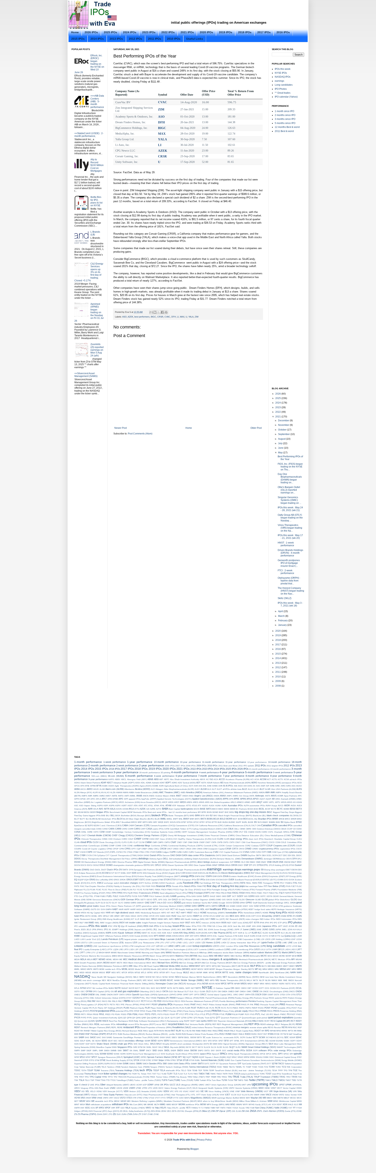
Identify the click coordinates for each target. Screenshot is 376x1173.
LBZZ (224, 939)
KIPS (210, 933)
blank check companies (278, 815)
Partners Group (261, 998)
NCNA (165, 977)
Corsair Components (235, 846)
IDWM (283, 916)
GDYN (269, 896)
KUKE (240, 936)
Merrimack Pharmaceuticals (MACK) (255, 959)
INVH (218, 923)
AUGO (205, 805)
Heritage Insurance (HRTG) (289, 909)
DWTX (125, 870)
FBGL (248, 883)
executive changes (129, 883)
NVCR (131, 988)
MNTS (96, 969)
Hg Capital (95, 913)
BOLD (223, 819)
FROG (235, 893)
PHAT (193, 1004)
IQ (119, 926)
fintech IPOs (190, 886)
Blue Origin (134, 819)
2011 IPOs (154, 38)
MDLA (83, 959)
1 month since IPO (284, 111)
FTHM (96, 896)
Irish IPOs (154, 926)
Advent (216, 783)
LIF (258, 943)
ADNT (162, 783)
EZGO (162, 883)
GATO (206, 896)
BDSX (293, 809)
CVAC (162, 102)
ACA (216, 779)
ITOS (199, 926)
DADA (140, 855)
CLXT (135, 842)
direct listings (203, 862)
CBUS (283, 829)
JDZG (83, 929)
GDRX (251, 896)
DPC (152, 865)
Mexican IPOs (284, 959)
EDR (134, 873)
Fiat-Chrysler (90, 886)
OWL (92, 998)
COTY (262, 845)
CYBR (83, 855)
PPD (131, 1011)
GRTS (208, 906)
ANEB (172, 796)
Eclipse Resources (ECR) (90, 873)
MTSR (162, 972)
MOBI (101, 969)
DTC (255, 865)
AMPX (84, 796)
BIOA (117, 815)
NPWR (237, 984)
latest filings (160, 939)
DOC (299, 862)
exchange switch (111, 883)
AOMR (280, 796)
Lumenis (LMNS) (206, 949)
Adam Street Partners (90, 783)
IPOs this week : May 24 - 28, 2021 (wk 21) (290, 509)
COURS (77, 849)
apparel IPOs (135, 799)
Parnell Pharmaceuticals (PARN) (219, 998)
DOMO (109, 865)
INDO (278, 919)
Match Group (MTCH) (159, 956)
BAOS (196, 809)
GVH (103, 909)
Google (222, 903)
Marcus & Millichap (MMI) (201, 952)
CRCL (156, 849)
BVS (260, 822)
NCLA (159, 977)
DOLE (102, 865)
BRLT (118, 822)
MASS (120, 956)
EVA (208, 880)
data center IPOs (196, 855)
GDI (246, 896)
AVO (101, 809)
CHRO (124, 839)
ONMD (103, 995)
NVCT (137, 988)
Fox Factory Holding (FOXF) (92, 893)
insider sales (135, 922)
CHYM (145, 839)
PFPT (148, 1005)
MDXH (115, 959)
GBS (224, 896)
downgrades (119, 865)
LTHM (151, 949)
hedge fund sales (262, 909)
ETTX (179, 880)
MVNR (199, 972)
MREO (271, 969)
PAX (89, 1001)
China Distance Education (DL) (250, 835)
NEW (262, 977)
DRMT (215, 865)
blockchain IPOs (108, 819)
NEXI (109, 980)
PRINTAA (216, 1011)
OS (252, 994)
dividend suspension (220, 862)
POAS (261, 1008)
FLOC (104, 890)
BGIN (209, 812)
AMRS (96, 796)
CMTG (167, 842)
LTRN (161, 949)
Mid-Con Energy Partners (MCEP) (217, 963)
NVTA (169, 988)
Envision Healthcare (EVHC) (241, 876)
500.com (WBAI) (99, 776)
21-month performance (259, 769)
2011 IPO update (246, 766)
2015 (278, 653)
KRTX (197, 936)
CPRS (127, 848)
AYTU (136, 809)
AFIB (87, 786)
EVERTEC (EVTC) (268, 880)
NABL (231, 972)
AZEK (162, 150)
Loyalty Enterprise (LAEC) (95, 949)
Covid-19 (86, 849)
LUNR (233, 949)
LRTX (126, 949)
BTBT (183, 822)
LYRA (88, 952)
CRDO (176, 849)
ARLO (233, 802)
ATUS (194, 805)
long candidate (276, 945)
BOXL (251, 819)
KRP (187, 936)
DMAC (252, 862)
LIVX (148, 946)
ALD (153, 789)
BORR (229, 819)
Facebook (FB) (191, 883)
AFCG (77, 786)
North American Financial (117, 984)
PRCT (166, 1011)
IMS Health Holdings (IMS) (193, 919)
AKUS (96, 789)
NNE (285, 980)
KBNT (144, 933)
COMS (118, 846)
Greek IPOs (105, 906)
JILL (155, 929)
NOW (217, 984)
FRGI (218, 893)
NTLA (76, 988)
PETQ (77, 1004)
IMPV (171, 919)
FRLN (223, 893)
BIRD (192, 815)
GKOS (229, 900)
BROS (134, 822)
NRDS (243, 983)
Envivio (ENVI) (261, 876)
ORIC (235, 995)
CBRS (248, 829)
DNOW (287, 862)
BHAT (221, 812)
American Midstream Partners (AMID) (241, 792)
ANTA (251, 796)
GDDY (240, 896)
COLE (283, 842)
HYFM (206, 916)
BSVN (173, 822)
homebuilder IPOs (234, 912)
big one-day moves (256, 812)
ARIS (207, 802)
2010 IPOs (173, 38)
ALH (209, 789)
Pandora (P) (163, 998)
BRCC (287, 819)
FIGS (153, 886)
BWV (278, 822)
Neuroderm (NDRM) (236, 977)
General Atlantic (286, 896)
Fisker (260, 886)
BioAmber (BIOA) (129, 815)
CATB (166, 829)
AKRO (90, 789)
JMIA (188, 929)
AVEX (299, 805)
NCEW (148, 977)
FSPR (287, 893)
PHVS (244, 1005)
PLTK (211, 1008)
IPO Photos (281, 89)
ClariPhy (181, 839)
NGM (156, 980)
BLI (87, 819)
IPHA (262, 923)
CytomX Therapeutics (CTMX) (123, 855)
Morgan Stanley (240, 969)
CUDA (158, 852)
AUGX (211, 805)
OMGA (243, 991)
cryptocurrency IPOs (269, 848)
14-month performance (279, 762)
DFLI (299, 859)
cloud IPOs (86, 842)
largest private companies (136, 939)
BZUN (96, 825)
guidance (288, 906)
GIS (224, 900)
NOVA (205, 983)
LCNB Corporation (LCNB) (248, 939)
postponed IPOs (106, 1011)
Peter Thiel (297, 1001)
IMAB (142, 919)
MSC (76, 972)
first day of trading (218, 886)
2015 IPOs (78, 38)
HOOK (298, 912)
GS (227, 906)
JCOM (291, 926)
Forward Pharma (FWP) (266, 890)
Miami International (137, 963)
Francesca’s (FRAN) (149, 893)
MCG (270, 956)
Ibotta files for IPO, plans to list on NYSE (96, 201)
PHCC (199, 1005)
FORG (238, 890)
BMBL (163, 819)
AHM (209, 786)
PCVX (150, 1001)
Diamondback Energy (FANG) (98, 862)
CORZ (247, 846)
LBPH (207, 939)
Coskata (255, 846)
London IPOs (232, 946)
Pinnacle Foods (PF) (269, 1005)
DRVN (234, 865)
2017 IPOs (264, 32)
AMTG (121, 796)
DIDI (135, 862)
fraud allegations (167, 893)
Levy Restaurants (146, 943)
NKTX (255, 980)
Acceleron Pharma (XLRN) (238, 779)
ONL (97, 995)
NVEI (143, 988)
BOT (235, 819)
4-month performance (184, 772)
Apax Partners (290, 796)
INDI (262, 919)
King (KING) (189, 933)
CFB (235, 832)
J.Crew (219, 926)
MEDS (187, 959)
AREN (189, 802)
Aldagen (159, 789)
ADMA (148, 783)
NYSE (207, 988)
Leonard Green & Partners (105, 943)
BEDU (86, 812)
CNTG (226, 842)
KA (294, 929)
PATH (284, 998)
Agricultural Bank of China (176, 786)
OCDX (255, 988)
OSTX (276, 995)
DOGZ (96, 865)
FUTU (128, 896)
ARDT (176, 802)
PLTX (223, 1008)
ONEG (77, 995)
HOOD (291, 912)
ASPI (105, 805)
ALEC (197, 789)
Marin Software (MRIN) (239, 952)
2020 (278, 631)
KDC (159, 933)
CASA (149, 829)
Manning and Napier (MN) (153, 952)
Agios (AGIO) (146, 786)
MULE (186, 972)
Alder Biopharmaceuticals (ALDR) (179, 789)
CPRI (121, 849)
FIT (265, 886)
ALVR (95, 792)
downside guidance (134, 865)
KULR (246, 936)
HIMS (137, 913)
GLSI (103, 903)
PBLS (114, 1001)
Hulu (179, 916)
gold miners (187, 903)
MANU (169, 952)
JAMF (248, 926)
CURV (191, 852)
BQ (255, 819)
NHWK (177, 980)
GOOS (229, 903)
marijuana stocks (220, 952)
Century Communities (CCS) (137, 832)
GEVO (149, 900)
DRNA (221, 865)
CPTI (133, 849)
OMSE (255, 991)
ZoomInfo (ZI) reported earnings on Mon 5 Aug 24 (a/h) (97, 350)
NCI (153, 977)
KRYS (209, 936)
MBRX (227, 956)
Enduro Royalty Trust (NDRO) (150, 876)
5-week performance (283, 772)
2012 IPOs (135, 38)
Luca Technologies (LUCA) (180, 949)
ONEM (84, 994)
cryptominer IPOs (288, 849)
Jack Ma (237, 926)
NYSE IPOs (281, 73)
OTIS (293, 995)
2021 (278, 416)
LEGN (77, 943)
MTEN (131, 972)
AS (294, 802)
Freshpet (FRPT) (202, 893)
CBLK (230, 829)
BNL (181, 819)
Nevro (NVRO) (252, 977)
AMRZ (102, 796)
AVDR (287, 805)
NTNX (83, 988)
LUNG (227, 949)
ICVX (258, 916)
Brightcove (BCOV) (82, 822)
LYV (93, 952)
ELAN (212, 873)
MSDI (82, 972)
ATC (145, 805)
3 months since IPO (285, 119)
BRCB (281, 819)
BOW (240, 819)
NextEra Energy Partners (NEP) (127, 980)
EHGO (189, 873)
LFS (162, 943)
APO (121, 799)
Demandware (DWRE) (252, 858)
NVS (158, 988)
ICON (248, 916)
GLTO (108, 903)
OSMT (270, 995)
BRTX (145, 822)
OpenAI (135, 994)
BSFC (166, 822)
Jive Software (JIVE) (167, 929)
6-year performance (186, 776)
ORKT (241, 995)
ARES (195, 802)
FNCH (163, 890)
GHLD (175, 899)
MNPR (299, 966)
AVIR (90, 809)
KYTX (277, 936)
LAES (77, 939)
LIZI (158, 946)
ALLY (261, 789)
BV (255, 822)
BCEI (256, 809)
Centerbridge (118, 832)
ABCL (123, 779)
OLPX (214, 991)
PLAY (147, 1008)
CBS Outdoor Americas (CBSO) (266, 829)
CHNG (105, 839)
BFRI (204, 812)
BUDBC (232, 822)
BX (282, 822)
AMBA (132, 792)
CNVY (238, 842)
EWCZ (100, 883)
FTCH (293, 893)
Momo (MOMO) (183, 969)
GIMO (218, 900)
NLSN (267, 980)
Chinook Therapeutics (91, 839)
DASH (179, 855)
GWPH (109, 909)
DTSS (291, 865)
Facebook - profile (174, 883)
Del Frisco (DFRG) (130, 859)
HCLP (162, 909)
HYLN (212, 916)
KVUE (259, 936)
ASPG (100, 805)
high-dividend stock (125, 912)
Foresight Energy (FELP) (223, 890)
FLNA (92, 890)
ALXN (101, 792)
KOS (151, 936)
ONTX (122, 995)
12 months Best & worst (287, 127)
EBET (288, 870)
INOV (122, 922)
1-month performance (88, 761)
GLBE (236, 900)
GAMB (173, 896)
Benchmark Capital (118, 812)
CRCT (169, 849)
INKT (76, 923)
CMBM (148, 842)
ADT (198, 782)
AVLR (95, 809)
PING (256, 1004)
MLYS (264, 966)
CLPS (124, 842)
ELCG (218, 873)
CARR (130, 829)
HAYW (144, 909)
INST (187, 922)
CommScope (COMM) (98, 846)
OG (112, 991)
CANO (105, 829)
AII (254, 786)
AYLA (131, 809)
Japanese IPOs (269, 926)
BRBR (275, 819)
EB (262, 869)
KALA (299, 929)
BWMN (272, 822)
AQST (262, 799)
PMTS (248, 1008)
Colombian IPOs (294, 842)
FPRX (119, 893)
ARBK (299, 799)
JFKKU (100, 929)
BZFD (90, 825)
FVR (140, 896)
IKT (132, 919)
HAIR (121, 909)
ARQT (259, 802)
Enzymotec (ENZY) (277, 876)
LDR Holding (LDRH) (280, 939)
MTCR (124, 972)
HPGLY (106, 916)
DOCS (83, 865)
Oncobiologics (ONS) (278, 991)
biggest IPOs (95, 815)
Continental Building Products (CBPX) (185, 846)
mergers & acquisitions (223, 959)
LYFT (82, 952)
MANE (138, 952)
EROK (123, 880)
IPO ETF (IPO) (280, 923)
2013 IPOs (116, 38)
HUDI (168, 916)
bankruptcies (187, 809)
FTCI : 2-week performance (286, 572)
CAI (196, 825)
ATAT (140, 805)
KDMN (176, 933)
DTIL (265, 865)
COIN (277, 842)
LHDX (224, 943)
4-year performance (232, 772)
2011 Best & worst (284, 131)
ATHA (156, 805)
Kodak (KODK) (141, 936)
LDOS (267, 939)
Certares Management (198, 832)
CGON (258, 832)
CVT (264, 852)
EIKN (200, 873)
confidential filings (142, 845)
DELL (165, 858)
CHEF (115, 835)
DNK (281, 862)
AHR (220, 786)
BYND (299, 822)
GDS (257, 896)
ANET (179, 796)
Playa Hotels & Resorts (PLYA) (165, 1008)
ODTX (77, 991)
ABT (161, 779)
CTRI (147, 852)
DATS (218, 855)
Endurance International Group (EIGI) (120, 876)
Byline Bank (289, 822)
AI (224, 786)
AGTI (191, 786)
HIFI (113, 913)
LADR (299, 936)
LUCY (195, 949)
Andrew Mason (162, 796)
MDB (299, 956)
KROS (181, 936)
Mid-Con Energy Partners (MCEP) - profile (252, 963)
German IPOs (133, 899)
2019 (278, 635)
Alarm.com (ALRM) (114, 789)
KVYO (265, 936)
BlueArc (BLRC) (147, 819)
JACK (229, 926)
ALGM (204, 789)
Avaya (274, 805)
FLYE (139, 890)
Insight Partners (149, 923)
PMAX (235, 1008)
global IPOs (273, 900)
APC (300, 796)
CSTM (119, 852)
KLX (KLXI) (286, 933)
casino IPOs (158, 829)
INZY (229, 923)
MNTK (89, 969)
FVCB (134, 896)
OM (219, 991)
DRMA (209, 865)
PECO (177, 1001)
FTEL (91, 896)
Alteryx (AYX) (86, 792)
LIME (284, 943)
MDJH (77, 959)
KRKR (162, 936)
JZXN (289, 929)
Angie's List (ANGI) (203, 796)
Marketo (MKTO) (273, 952)
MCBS (246, 956)
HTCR (152, 916)
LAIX (82, 939)
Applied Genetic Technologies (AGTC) (174, 799)
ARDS (171, 802)
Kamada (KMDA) (97, 933)
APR (231, 799)
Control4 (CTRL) (211, 846)
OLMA (202, 991)
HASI (138, 909)
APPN (225, 799)
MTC (119, 972)
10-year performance (190, 762)
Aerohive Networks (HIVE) (269, 783)
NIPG (212, 980)
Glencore (250, 899)
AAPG (111, 779)
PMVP (254, 1008)
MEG (193, 959)
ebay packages (278, 870)
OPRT (186, 995)
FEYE (276, 883)
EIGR (195, 873)
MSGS (102, 972)
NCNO (171, 977)
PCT (138, 1001)
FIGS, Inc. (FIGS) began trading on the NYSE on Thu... (290, 467)
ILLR (137, 919)
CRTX (235, 848)
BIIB (103, 815)
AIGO (240, 786)
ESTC (142, 879)
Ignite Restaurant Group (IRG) (88, 919)
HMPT (183, 913)
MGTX (119, 963)
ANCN (145, 796)
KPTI (156, 936)
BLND (98, 819)
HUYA (189, 916)
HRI (111, 916)
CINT (157, 839)
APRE (236, 799)
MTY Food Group (174, 972)
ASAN (299, 802)
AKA (293, 786)
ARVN (283, 802)
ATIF (174, 805)
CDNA (77, 832)
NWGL (182, 988)
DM (247, 862)
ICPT (253, 916)
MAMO (114, 952)
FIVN (288, 886)
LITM (131, 946)
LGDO (198, 943)
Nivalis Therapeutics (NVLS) (233, 980)
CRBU (150, 849)
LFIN (157, 943)
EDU (145, 873)
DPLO (158, 865)
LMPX (177, 946)
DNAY (263, 862)
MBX (232, 956)
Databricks (210, 855)
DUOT (104, 870)
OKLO (159, 991)
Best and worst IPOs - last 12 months (165, 812)
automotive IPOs (257, 805)
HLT (178, 912)
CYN (94, 855)
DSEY (240, 865)
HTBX (145, 916)
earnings (279, 81)
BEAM (80, 812)
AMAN (125, 792)
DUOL (97, 870)
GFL (155, 899)
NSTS (288, 984)
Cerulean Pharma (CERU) (220, 832)
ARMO (247, 802)
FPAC (108, 893)
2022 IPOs (168, 32)
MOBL (125, 969)
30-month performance (149, 772)
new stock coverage (91, 980)
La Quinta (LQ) (288, 936)
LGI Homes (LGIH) (211, 942)
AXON (119, 809)
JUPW (278, 929)
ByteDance (79, 825)
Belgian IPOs (102, 812)
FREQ (190, 893)
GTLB (275, 906)
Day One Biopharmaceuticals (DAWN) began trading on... (290, 478)
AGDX (111, 786)
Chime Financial (211, 835)
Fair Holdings (206, 883)
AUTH (246, 805)
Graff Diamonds (260, 903)
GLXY (114, 903)
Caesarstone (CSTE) (185, 825)
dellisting (188, 859)
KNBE (77, 936)
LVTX (268, 949)
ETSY (173, 879)
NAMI (255, 972)
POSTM (94, 1011)
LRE (121, 949)
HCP (167, 909)
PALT (148, 998)
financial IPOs (163, 886)
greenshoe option (150, 906)
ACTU (274, 779)
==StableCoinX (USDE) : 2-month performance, (88, 134)
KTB (235, 936)
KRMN (168, 936)
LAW (185, 939)
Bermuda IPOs (140, 812)
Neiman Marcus (189, 977)
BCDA (250, 809)
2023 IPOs (148, 32)
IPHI (267, 923)
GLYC (120, 903)
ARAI (277, 799)
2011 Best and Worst (228, 766)
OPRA (179, 995)
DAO (172, 855)
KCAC (154, 933)
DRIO (190, 865)
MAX (162, 133)
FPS (125, 893)
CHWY (137, 839)
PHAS (187, 1005)
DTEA (260, 865)
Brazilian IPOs (265, 819)
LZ (97, 952)
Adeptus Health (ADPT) (124, 783)
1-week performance (114, 762)
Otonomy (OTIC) (81, 998)
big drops (240, 812)
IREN (145, 926)
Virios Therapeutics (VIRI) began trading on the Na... (290, 528)
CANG (99, 829)
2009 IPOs (201, 765)
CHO (110, 839)
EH (184, 873)
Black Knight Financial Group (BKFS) (235, 815)
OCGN (273, 988)
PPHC (143, 1011)
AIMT (263, 786)
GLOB (265, 899)
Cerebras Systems (159, 832)
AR (273, 799)
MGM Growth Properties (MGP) (88, 963)
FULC (115, 896)
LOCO (216, 946)
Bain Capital (174, 809)
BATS (209, 809)
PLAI (94, 1008)
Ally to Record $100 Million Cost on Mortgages (97, 165)
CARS (137, 829)
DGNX (77, 862)
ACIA (256, 779)
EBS (300, 870)
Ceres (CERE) (174, 832)
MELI (199, 959)
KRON (175, 936)
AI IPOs (229, 786)
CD (294, 829)
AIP (267, 786)
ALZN (112, 792)
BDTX (299, 809)
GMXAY (140, 903)
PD (155, 1001)
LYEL (76, 952)
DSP (246, 865)
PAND (153, 998)
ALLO (256, 789)
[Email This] (151, 312)
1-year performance (139, 761)
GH (169, 900)
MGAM (299, 959)
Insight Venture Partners (168, 923)
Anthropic (259, 796)
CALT (253, 825)
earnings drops (232, 869)
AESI (299, 783)
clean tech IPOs (256, 839)
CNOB (195, 842)
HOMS (265, 913)
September (284, 434)
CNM (190, 842)
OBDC (237, 988)
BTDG (190, 822)
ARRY (265, 802)
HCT (172, 909)
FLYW (145, 890)
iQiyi (123, 926)
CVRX (258, 852)
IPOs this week (282, 69)
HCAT (156, 909)
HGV (103, 913)
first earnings (251, 886)
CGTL (270, 832)
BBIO (220, 809)
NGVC (170, 980)
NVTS (175, 988)
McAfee (238, 956)
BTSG (208, 822)
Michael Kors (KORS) (167, 962)
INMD (91, 922)
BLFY (82, 819)
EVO (286, 880)
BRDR (293, 819)
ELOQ (276, 873)
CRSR (162, 156)
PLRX (200, 1008)
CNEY (180, 842)
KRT (192, 936)
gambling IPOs (184, 896)
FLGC (299, 886)
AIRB (272, 786)
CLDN (220, 839)
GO (164, 902)
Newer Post (120, 428)
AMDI (183, 792)
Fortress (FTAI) (248, 890)
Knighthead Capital (89, 936)
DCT (280, 855)
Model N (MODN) (142, 969)
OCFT (261, 988)
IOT (251, 922)
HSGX (133, 916)
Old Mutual (178, 991)
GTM (280, 906)
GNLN (159, 903)
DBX (264, 855)
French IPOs (181, 893)
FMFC (151, 890)
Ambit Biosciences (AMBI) (146, 792)
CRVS (241, 849)
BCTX (273, 809)
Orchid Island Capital (216, 995)
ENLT (203, 876)
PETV (106, 1005)
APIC (92, 799)
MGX (125, 963)
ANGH (185, 796)
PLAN (126, 1008)
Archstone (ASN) (132, 802)
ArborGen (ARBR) (82, 802)
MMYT (286, 966)
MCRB (282, 956)
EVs (88, 883)
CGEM (251, 832)
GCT (234, 896)
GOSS (236, 902)
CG (245, 832)
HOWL (94, 916)
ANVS (274, 796)
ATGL (150, 805)
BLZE (157, 819)
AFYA (98, 786)
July (280, 443)
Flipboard (78, 890)
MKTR (240, 966)
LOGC (222, 946)
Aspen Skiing (90, 805)
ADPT (168, 782)
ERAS (92, 879)
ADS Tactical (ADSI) (187, 783)
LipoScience (103, 946)
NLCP (261, 980)
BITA (203, 815)
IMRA (177, 919)
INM (86, 923)
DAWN (244, 855)
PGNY (155, 1004)
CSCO (299, 849)
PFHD (142, 1005)
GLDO (242, 900)
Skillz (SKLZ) (284, 598)
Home (75, 32)
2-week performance (127, 765)
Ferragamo (268, 883)
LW (279, 949)
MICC (154, 963)
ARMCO (240, 802)
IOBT (234, 923)
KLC (260, 933)
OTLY (299, 994)
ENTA (219, 876)
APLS (98, 799)
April (281, 611)
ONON (110, 995)
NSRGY (274, 984)
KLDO (265, 933)
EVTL (93, 883)
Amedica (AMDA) (194, 792)
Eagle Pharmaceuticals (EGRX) (192, 870)
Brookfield (126, 822)
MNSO (83, 969)
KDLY (169, 933)
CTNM (135, 852)
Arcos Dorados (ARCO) (150, 802)
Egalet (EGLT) (175, 873)
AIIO (258, 786)
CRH (194, 849)
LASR (151, 939)
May (280, 452)
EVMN (280, 880)
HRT (123, 916)
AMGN (262, 792)
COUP (269, 845)
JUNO (265, 929)
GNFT (153, 902)
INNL (97, 923)
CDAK (299, 829)
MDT (95, 959)
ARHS (201, 802)
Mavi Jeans (203, 956)
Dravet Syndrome (176, 865)
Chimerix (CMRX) (227, 835)
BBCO (215, 809)
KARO (115, 933)
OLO (208, 991)
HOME (203, 912)
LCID (233, 939)
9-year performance (98, 779)
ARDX (183, 802)
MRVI (294, 969)
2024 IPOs (129, 32)
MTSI (156, 972)
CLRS (130, 842)
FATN (242, 883)
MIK (131, 966)
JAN (254, 926)
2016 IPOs (283, 32)
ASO (161, 116)
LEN (90, 943)
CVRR (252, 852)
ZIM (161, 109)
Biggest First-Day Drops (283, 812)
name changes (243, 972)
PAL (143, 998)
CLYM (141, 842)
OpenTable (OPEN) (148, 995)
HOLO (196, 913)
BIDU (231, 812)
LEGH (299, 939)
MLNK (246, 966)
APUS (249, 799)
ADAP (103, 782)
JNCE (200, 929)
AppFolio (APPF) (148, 799)
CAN (259, 825)
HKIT (173, 913)
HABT (115, 909)
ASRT (124, 805)
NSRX (282, 984)
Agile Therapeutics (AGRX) (127, 786)
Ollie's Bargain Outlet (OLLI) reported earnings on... (289, 490)
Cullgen (165, 852)
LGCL (185, 943)
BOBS (210, 819)
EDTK (139, 873)
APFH (77, 799)
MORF (212, 969)
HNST (190, 912)
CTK (124, 852)
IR (126, 926)
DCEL (269, 855)
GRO (194, 906)
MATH (172, 956)
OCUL (299, 988)
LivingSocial (139, 946)
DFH (161, 122)
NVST (163, 988)
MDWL (109, 959)
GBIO (218, 896)
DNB (269, 862)
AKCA (83, 789)
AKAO (299, 786)
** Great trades (282, 92)
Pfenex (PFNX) (132, 1005)
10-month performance (166, 762)
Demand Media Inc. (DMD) (229, 859)
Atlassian (181, 805)
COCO (272, 842)
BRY (155, 822)
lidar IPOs (251, 943)
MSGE (88, 972)
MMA (273, 966)
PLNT (193, 1008)
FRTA (247, 893)
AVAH (268, 805)
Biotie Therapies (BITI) (178, 815)
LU (166, 949)
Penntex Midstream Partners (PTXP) (202, 1001)
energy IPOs (187, 876)
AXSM (125, 809)
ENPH (209, 876)
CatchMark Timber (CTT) (181, 829)
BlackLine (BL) (259, 815)
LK (161, 946)
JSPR (236, 929)
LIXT (153, 946)
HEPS (274, 909)
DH (82, 862)
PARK (202, 998)
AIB (235, 786)
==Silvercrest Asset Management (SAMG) (86, 375)
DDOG (77, 858)
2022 (278, 412)
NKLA (249, 980)
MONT (194, 969)
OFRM (89, 991)
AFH (82, 786)
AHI (200, 786)
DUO (92, 870)
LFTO (172, 943)
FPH (114, 893)
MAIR (107, 952)
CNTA (213, 842)
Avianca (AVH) (80, 809)
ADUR (209, 783)
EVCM (219, 880)
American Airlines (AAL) (213, 792)
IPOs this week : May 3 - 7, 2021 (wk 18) (290, 604)
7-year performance (233, 776)
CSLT (77, 852)
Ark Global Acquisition (220, 802)
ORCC (203, 994)
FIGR (148, 886)
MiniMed (184, 966)
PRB (154, 1011)
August (282, 439)
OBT (249, 988)
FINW (199, 886)
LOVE (294, 946)
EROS (130, 879)
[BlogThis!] (155, 312)
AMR (90, 796)
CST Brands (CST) (101, 852)
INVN (223, 922)
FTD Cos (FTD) (81, 896)
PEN (183, 1001)
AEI (221, 782)
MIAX (148, 963)
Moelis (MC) (156, 969)
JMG (184, 929)
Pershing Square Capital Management (273, 1001)
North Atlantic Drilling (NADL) (142, 984)
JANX (258, 926)
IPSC (110, 926)
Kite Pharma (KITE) (223, 933)
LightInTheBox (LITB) (271, 942)
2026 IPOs (91, 32)
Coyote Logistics (98, 849)
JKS (179, 929)
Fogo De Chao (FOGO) (190, 890)
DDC (285, 855)
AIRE (277, 786)
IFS (294, 916)
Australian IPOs (235, 805)
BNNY (186, 819)
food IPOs (206, 890)
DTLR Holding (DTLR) (278, 865)
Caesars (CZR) (142, 825)
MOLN (171, 969)
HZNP (218, 916)
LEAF (293, 939)
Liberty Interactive (238, 943)
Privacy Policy (228, 1011)
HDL (202, 909)
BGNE (215, 812)
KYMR (272, 936)
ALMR (267, 789)
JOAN (210, 929)
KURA (253, 936)
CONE (130, 846)
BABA (165, 808)
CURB (179, 852)
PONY (267, 1008)
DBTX (258, 855)
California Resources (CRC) (211, 825)
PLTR (217, 1008)
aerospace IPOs (289, 783)
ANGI (191, 796)
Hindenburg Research (151, 913)
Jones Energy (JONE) (223, 929)
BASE (202, 809)
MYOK (218, 972)
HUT (184, 916)
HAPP (126, 909)
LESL (121, 942)
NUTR (118, 988)
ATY (199, 805)
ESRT (136, 879)
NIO (207, 980)
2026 (278, 393)
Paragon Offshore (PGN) (187, 998)
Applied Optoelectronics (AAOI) (207, 799)
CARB (118, 829)
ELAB (206, 873)
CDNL (83, 832)
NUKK (111, 988)
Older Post (256, 428)
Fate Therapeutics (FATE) (227, 883)
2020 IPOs (206, 32)
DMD (258, 862)
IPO (271, 923)
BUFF (238, 822)
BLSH (125, 819)
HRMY (117, 916)
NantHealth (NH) (266, 972)
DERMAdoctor (279, 859)
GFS (160, 900)
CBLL (236, 829)
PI (248, 1005)
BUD (220, 822)
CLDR (226, 839)
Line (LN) (297, 943)
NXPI (187, 988)
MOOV (200, 969)
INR (126, 923)
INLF (81, 923)
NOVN (211, 984)
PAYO (104, 1001)
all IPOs (226, 789)
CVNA (246, 852)
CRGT (182, 849)
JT (241, 929)
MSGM (95, 972)
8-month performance (257, 776)
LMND (171, 946)
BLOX (120, 819)
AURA (224, 805)
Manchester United (126, 952)
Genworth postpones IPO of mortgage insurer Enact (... (289, 563)
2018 (278, 640)
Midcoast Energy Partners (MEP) (287, 963)
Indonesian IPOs (289, 919)
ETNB (160, 880)
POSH (274, 1008)
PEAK (171, 1001)
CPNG (109, 849)
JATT (280, 926)
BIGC (162, 128)
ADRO (174, 783)
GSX (256, 906)
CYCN (89, 855)
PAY (94, 1001)
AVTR (106, 809)
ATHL (162, 805)
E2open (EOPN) (170, 870)
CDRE (90, 832)
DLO (243, 862)
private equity (241, 1011)
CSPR (89, 852)
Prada (149, 1011)
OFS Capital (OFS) (101, 991)
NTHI (299, 984)
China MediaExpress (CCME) (278, 835)
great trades (93, 906)
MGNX (106, 962)
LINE (290, 942)
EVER (231, 879)
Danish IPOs (156, 855)
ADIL (143, 783)
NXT (193, 988)
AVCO (280, 805)
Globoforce (285, 900)
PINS (282, 1004)
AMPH (278, 792)
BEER (93, 812)
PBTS (133, 1001)
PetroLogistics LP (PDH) (92, 1005)
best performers (142, 317)
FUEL (109, 896)
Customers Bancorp (203, 852)
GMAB (127, 903)
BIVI (208, 815)
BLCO (299, 815)
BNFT (175, 819)
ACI (252, 779)
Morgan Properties (224, 969)
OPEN (128, 995)
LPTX (109, 949)
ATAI (136, 805)
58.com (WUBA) (116, 776)
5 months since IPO (285, 123)
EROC (116, 880)
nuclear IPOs (102, 988)
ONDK (299, 991)
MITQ (214, 966)
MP (256, 969)
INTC (198, 922)
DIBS (114, 862)
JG (109, 929)
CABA (125, 825)
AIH (245, 786)
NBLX (135, 977)
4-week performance (209, 772)
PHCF (205, 1005)
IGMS (299, 916)
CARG (124, 829)
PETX (112, 1005)
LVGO (257, 949)
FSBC (259, 893)
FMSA (157, 890)
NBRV (142, 977)
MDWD (102, 959)
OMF (237, 991)
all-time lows (235, 789)
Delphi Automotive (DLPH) (204, 859)
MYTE (225, 972)
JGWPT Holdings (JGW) (122, 929)
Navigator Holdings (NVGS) (119, 977)
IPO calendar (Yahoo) (286, 96)
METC (274, 959)
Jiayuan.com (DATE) (143, 929)
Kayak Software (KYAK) (129, 933)
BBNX (227, 809)
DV (120, 869)
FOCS (176, 890)
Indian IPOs (269, 919)
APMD (115, 799)
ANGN (216, 796)
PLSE (206, 1008)
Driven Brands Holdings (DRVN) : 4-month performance (290, 553)
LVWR (274, 949)
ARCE (121, 802)
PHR (238, 1004)
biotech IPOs (160, 815)
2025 (278, 398)
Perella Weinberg (227, 1001)
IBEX (232, 916)
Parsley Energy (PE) (244, 998)
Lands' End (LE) (92, 939)
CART (143, 829)
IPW (115, 926)
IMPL (166, 919)
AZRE (152, 809)
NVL (148, 988)
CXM (274, 852)
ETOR (167, 879)
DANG (146, 855)
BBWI (232, 809)
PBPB (127, 1001)
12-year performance (257, 762)
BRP (140, 822)
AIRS (288, 786)
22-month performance (280, 769)
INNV (102, 923)
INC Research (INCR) (235, 919)
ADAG (77, 783)
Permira (252, 1001)
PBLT (120, 1001)
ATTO (188, 805)
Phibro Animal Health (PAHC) (222, 1005)
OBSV (244, 988)
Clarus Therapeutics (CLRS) (198, 839)
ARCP (164, 802)
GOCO (170, 903)
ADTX (203, 783)
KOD (131, 936)
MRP (289, 969)
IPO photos (295, 922)
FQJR (130, 893)
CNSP (202, 842)
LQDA (115, 949)
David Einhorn (233, 855)
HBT (150, 909)
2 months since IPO (285, 115)
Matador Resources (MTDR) (136, 956)
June (281, 448)
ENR (215, 876)
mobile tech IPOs (113, 969)
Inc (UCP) (220, 919)
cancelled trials (88, 829)
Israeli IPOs (179, 926)
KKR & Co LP (244, 933)
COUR (299, 846)
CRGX (188, 849)
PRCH (159, 1011)
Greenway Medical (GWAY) (171, 906)
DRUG (228, 865)
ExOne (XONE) (152, 883)
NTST (89, 988)
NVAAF (124, 988)
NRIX (262, 984)
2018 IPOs (244, 32)
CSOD (83, 852)
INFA (299, 919)
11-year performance (235, 762)
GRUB (221, 906)
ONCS (292, 991)
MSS (113, 972)
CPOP (115, 849)
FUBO (103, 896)
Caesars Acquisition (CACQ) (162, 825)
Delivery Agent (155, 859)
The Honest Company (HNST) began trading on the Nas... (291, 591)
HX (201, 916)
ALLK (250, 789)
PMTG (242, 1008)
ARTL (271, 802)
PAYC (98, 1001)
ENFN (197, 876)
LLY (165, 946)
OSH (264, 994)
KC (149, 933)
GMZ (147, 902)
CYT (107, 855)
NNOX (291, 980)
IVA (213, 926)
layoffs (191, 939)
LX (282, 949)
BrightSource (98, 822)
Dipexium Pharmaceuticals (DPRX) (181, 862)
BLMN (92, 819)
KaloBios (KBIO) (81, 933)
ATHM (168, 805)
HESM (77, 913)
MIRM (192, 966)
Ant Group (244, 796)
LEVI (135, 942)
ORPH (248, 995)
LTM (157, 949)
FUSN (122, 896)
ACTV (280, 779)
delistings (143, 858)
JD (296, 926)
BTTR (214, 822)
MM (269, 966)
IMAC (148, 919)
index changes (252, 919)
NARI (299, 972)
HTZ (157, 916)
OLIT (186, 991)
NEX (104, 980)
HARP (133, 909)
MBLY (220, 956)
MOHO (165, 969)
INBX (213, 919)
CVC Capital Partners (229, 852)
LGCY (191, 943)
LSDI (131, 949)
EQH (86, 880)
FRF (213, 893)
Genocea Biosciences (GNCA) (106, 900)
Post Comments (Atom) (140, 433)
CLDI (214, 839)
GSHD (239, 906)
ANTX (267, 796)
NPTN (230, 983)
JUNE (258, 929)
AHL (204, 786)
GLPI (97, 903)
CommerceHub (81, 846)
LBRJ (212, 939)
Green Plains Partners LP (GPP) (126, 906)
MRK (277, 969)
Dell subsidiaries (176, 859)
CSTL (113, 852)
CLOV (96, 842)
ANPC (229, 796)
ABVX (202, 779)
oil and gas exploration (126, 991)
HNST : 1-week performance (286, 544)
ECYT (117, 873)
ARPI (253, 802)
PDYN (165, 1001)
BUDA (225, 822)
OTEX (283, 995)
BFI (199, 812)
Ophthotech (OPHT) (167, 995)
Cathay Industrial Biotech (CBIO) (207, 829)
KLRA (271, 933)
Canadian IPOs (269, 825)
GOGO (177, 902)
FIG (143, 886)
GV (98, 909)
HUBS (162, 916)
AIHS (249, 786)
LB (202, 939)
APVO (256, 799)
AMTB (114, 796)
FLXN (129, 890)
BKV (215, 815)
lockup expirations (202, 946)
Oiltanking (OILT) (147, 991)
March (281, 616)
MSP (108, 972)
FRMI (229, 893)
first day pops (237, 886)
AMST (108, 796)
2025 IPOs (110, 32)
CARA (111, 829)
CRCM (163, 848)
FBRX (254, 883)
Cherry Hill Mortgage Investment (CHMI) (186, 835)
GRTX (215, 906)
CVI (240, 852)
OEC (82, 991)
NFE (145, 980)
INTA (193, 923)
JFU (106, 929)
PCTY (144, 1001)
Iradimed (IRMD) (135, 926)
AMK (272, 792)
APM (110, 799)
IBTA (242, 916)
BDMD (286, 809)
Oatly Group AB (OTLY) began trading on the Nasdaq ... (290, 518)
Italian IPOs (190, 926)
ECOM (105, 873)
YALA (162, 139)
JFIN (94, 929)
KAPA (108, 933)
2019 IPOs (225, 32)
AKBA (77, 789)
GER (123, 899)
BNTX (203, 819)
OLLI (196, 991)
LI (159, 145)
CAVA (224, 829)
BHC (227, 812)
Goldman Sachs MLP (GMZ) (205, 903)
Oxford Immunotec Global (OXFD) (110, 998)
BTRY (202, 822)
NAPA (293, 972)
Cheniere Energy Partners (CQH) (150, 835)
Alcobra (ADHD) (142, 789)
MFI (293, 959)
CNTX (232, 842)
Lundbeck (219, 949)
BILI (108, 815)
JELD (88, 929)
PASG (271, 998)
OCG (267, 988)
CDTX (96, 832)
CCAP (289, 829)
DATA (184, 855)
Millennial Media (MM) (170, 966)
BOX (245, 819)
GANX (199, 896)
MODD (131, 969)
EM (292, 873)
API (88, 799)
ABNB (150, 779)
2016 (278, 649)
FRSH (242, 893)
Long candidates (284, 84)
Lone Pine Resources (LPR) (252, 946)
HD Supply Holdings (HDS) (187, 909)
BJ (211, 815)
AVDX (293, 805)
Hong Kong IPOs (278, 912)
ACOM (263, 779)
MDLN (89, 959)
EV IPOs (201, 879)
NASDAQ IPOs (282, 76)
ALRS (299, 789)
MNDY (292, 966)
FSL (276, 893)
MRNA (283, 969)
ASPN (111, 805)
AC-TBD (209, 779)
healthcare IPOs (218, 909)
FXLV (151, 896)
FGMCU (288, 883)
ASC (76, 805)
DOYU (147, 865)
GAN (193, 896)
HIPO (163, 913)
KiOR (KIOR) (202, 933)
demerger (268, 859)
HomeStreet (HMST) (253, 913)
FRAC (135, 893)
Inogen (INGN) (111, 923)
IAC (223, 916)
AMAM (119, 792)
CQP (138, 849)
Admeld (155, 783)
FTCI (299, 893)
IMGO (154, 919)
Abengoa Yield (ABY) (137, 779)
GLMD (258, 900)
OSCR (258, 994)
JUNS (272, 929)
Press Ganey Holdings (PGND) (197, 1011)
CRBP (144, 849)
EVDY (225, 880)
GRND (187, 906)
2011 (278, 672)
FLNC (98, 890)
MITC (203, 966)
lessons (128, 943)
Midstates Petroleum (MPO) (115, 966)
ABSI (156, 779)
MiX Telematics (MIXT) (227, 966)
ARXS (289, 802)
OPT (191, 995)
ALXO (107, 792)
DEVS (289, 859)
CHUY (131, 839)
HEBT (251, 909)
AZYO (158, 809)
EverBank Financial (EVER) (247, 880)
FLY (134, 890)
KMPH (299, 933)
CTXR (152, 852)
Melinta (205, 959)
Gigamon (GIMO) (207, 900)
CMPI (154, 842)
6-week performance (164, 776)
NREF (256, 984)
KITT (235, 933)
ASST (130, 805)
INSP (182, 923)
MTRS (150, 972)
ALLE (244, 789)
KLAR (254, 933)
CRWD (248, 848)
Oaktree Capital (223, 988)
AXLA (112, 809)
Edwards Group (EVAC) (158, 873)
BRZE (161, 822)
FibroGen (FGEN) (105, 886)
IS (161, 926)
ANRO (235, 796)
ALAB (102, 789)
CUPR (173, 852)
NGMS (163, 980)
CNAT (173, 842)
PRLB (251, 1011)
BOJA (216, 819)
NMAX (274, 980)
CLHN (77, 842)
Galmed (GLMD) (162, 896)
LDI (262, 939)
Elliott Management (264, 873)
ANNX (223, 796)
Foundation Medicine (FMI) (289, 890)
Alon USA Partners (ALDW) (283, 789)
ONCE (266, 991)
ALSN (77, 792)
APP (126, 799)
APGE (83, 799)
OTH (288, 995)
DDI (289, 855)
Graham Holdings (275, 903)
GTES (262, 906)
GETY (143, 900)
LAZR (197, 939)
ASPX (118, 805)
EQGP (81, 880)
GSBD (232, 906)
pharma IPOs (165, 1004)
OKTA (165, 991)
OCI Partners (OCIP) (285, 988)
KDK (164, 933)
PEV (118, 1005)
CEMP (108, 832)
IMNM (160, 919)
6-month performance (139, 775)
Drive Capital (199, 865)
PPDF (136, 1011)
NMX (280, 980)
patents (278, 998)
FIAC (82, 886)
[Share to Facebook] (162, 312)
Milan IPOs (138, 966)
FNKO (170, 890)
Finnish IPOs (178, 886)
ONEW (91, 994)
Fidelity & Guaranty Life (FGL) (127, 886)
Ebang (267, 870)
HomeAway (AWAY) (216, 913)
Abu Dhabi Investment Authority (184, 779)
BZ (86, 825)
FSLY (281, 893)
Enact (99, 876)
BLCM (293, 815)
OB (232, 988)
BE (75, 812)
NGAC (150, 980)
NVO (153, 988)
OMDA (224, 991)
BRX (150, 822)
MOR (206, 969)
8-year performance (281, 776)
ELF (253, 873)
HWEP (196, 916)
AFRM (93, 786)
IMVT (207, 919)
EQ (75, 879)
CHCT (84, 835)
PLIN (181, 1008)
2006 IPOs (169, 766)
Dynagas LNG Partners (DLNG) (148, 870)
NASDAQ (82, 976)
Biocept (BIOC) (144, 815)
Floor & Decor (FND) (117, 890)
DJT (232, 862)
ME (120, 959)
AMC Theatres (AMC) (169, 792)
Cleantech (268, 839)
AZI (147, 809)
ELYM (288, 873)
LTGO (141, 949)
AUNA (218, 805)
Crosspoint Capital (216, 849)
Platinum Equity (137, 1008)
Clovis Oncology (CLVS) (110, 842)
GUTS (93, 909)
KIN (181, 933)
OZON (135, 998)
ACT (269, 779)
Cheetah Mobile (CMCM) (99, 835)
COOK (222, 846)
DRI (186, 865)
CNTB (219, 842)
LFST (167, 943)
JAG (243, 926)
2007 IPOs (180, 766)
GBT (229, 896)
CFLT (241, 832)
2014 (278, 658)
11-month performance (213, 762)
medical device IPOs (139, 959)
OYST (129, 998)
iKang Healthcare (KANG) (118, 919)
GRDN (293, 903)
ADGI (137, 783)
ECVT (111, 873)
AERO (254, 782)
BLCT (76, 819)
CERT (184, 832)
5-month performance (258, 772)
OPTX (197, 995)
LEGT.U (84, 943)
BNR (192, 819)
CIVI (175, 839)
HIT (168, 913)
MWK (205, 972)
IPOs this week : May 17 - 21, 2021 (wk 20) (290, 536)
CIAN (151, 839)
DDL (294, 855)
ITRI (204, 926)
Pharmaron (178, 1005)
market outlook (257, 952)
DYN (131, 870)
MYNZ (211, 972)
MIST (197, 966)
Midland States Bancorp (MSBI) (88, 966)
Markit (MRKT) (289, 952)
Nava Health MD (99, 977)
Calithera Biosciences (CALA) (237, 825)
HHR (108, 912)
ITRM (209, 926)
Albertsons (129, 789)
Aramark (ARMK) (288, 799)
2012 (278, 667)
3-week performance (102, 772)
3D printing (165, 772)
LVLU (262, 949)
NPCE (224, 983)
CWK (269, 852)
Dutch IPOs (112, 869)
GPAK (242, 903)
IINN (104, 919)
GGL (165, 900)
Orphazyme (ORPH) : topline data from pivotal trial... (289, 581)
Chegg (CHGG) (126, 835)
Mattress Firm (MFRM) (186, 956)
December (284, 420)
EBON (294, 870)
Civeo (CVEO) (166, 839)
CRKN (199, 849)
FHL (295, 883)
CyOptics (101, 855)
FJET (293, 886)
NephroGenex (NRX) (212, 977)
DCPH (275, 855)
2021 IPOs (187, 32)
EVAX (213, 880)
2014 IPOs (97, 38)
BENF (130, 812)
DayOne (251, 855)
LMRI (183, 946)
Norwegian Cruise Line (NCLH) (171, 983)
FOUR (77, 893)
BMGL (169, 819)
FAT (213, 883)
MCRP (288, 956)
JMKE (194, 929)
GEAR (276, 896)
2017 (278, 644)
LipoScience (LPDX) (119, 946)
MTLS (143, 972)
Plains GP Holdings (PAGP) (110, 1008)
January (282, 625)
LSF (136, 949)
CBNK (242, 829)
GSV (251, 906)
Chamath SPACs (281, 832)
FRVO (253, 893)
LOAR (189, 946)
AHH (196, 786)
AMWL (133, 796)
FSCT (265, 893)
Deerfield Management (110, 859)
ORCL (229, 995)
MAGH (102, 952)
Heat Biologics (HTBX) (238, 909)
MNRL (77, 969)
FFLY (282, 883)
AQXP (268, 799)
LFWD (179, 943)
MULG (193, 972)
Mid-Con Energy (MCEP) (190, 963)
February (283, 620)
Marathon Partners (181, 952)
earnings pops (251, 869)
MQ (260, 969)
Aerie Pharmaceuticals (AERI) (237, 783)
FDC (260, 883)
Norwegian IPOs (194, 984)
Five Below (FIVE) (276, 886)
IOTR (256, 922)
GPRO (249, 902)
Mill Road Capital (151, 966)
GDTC (263, 896)
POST (294, 1008)
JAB (225, 926)
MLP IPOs (255, 966)
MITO (208, 966)
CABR (131, 825)
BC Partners (241, 809)
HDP (207, 909)
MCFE (264, 956)
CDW (102, 832)
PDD (159, 1001)
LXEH (287, 949)
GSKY (245, 906)
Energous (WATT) (172, 876)
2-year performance (151, 765)
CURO (185, 852)
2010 (278, 676)
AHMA (215, 786)
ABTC (166, 779)
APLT (104, 799)
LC (229, 939)
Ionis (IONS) (243, 923)
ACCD (222, 779)
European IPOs (189, 880)
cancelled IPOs (285, 825)
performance (242, 1001)
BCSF (267, 809)
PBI (109, 1001)
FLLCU (86, 890)
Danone (166, 855)
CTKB (129, 852)
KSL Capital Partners (222, 936)
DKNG (237, 862)
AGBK (105, 786)
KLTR (277, 933)
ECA (76, 873)
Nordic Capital (98, 984)
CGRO (264, 832)
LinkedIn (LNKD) (83, 946)
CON (124, 846)
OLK (191, 991)
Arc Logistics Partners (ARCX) (104, 802)
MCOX (275, 956)
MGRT (113, 963)
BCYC (280, 809)
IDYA (289, 916)
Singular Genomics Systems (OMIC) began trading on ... (289, 500)
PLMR (187, 1008)
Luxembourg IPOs (245, 949)
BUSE (250, 822)
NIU (217, 980)
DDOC (299, 855)
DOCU (89, 865)
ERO (111, 880)
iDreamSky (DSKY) (271, 916)
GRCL (286, 903)
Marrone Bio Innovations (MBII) (103, 956)
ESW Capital (151, 880)
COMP (112, 846)
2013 (278, 663)
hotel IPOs (79, 916)
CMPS (161, 842)
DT (250, 865)
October (282, 429)
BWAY (265, 822)
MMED (279, 966)
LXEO (293, 949)
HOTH (87, 916)
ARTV (277, 802)
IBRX (237, 916)
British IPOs (110, 822)
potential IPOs (122, 1011)
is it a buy (167, 926)
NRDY (250, 984)
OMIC (249, 991)
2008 (278, 685)
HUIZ (173, 916)
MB (215, 956)
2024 (278, 402)
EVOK (291, 880)
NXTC (198, 988)
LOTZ (288, 946)
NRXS (268, 984)
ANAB (139, 796)
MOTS (251, 969)
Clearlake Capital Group (285, 839)
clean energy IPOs (239, 839)
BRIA (299, 819)
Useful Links (194, 38)
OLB (171, 991)
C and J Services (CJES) (110, 825)
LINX (95, 946)
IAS (227, 916)
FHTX (76, 886)
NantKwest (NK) (282, 972)
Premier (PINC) (176, 1011)
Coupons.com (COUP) (284, 845)
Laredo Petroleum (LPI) (112, 939)
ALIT (214, 789)
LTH (147, 949)
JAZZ (285, 926)
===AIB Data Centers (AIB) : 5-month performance (97, 101)
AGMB (155, 786)
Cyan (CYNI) (282, 852)
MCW (294, 956)
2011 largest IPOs (275, 766)
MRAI (264, 969)
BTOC (196, 822)
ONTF (115, 995)
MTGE (137, 972)
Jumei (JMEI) (249, 929)
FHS (300, 883)
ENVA (226, 876)
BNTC (197, 819)
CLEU (299, 839)
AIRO (283, 786)
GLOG (294, 899)
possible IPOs (284, 1008)
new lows (269, 977)
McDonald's (255, 956)
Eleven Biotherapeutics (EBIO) (235, 873)
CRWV (255, 849)
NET (225, 977)
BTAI (178, 822)
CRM (205, 849)
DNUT (293, 862)
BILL (112, 815)
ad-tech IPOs (296, 779)
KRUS (203, 936)
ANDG (152, 796)
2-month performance (101, 765)
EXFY (141, 883)
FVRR (145, 896)
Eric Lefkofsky (102, 880)
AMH (267, 792)
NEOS (199, 977)
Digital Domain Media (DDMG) (151, 862)
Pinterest (290, 1005)
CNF (185, 842)
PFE (123, 1005)
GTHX (269, 906)
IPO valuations (81, 926)
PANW (173, 998)
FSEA (271, 893)
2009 (278, 681)
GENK (89, 900)
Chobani (117, 839)
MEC (125, 959)
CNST (208, 842)
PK (90, 1008)
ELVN (282, 873)
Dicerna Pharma (125, 862)
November (284, 425)
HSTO (140, 916)
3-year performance (126, 772)
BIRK (197, 815)
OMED (231, 991)
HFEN (83, 913)
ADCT (110, 782)
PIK (251, 1005)
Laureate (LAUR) (174, 939)
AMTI (126, 796)
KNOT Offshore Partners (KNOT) (114, 936)
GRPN (201, 906)
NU (93, 988)
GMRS (133, 903)
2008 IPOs (191, 766)
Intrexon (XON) (208, 923)
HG (88, 913)
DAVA (224, 855)
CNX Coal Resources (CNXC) (254, 842)
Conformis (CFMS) (159, 846)
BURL (244, 822)
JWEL (284, 929)
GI (180, 900)
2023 (278, 407)
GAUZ (212, 896)
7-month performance (210, 776)
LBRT (218, 939)
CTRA (141, 852)
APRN (243, 799)
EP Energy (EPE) (294, 876)
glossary (91, 903)
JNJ (205, 929)
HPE (100, 916)
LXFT (299, 949)
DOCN (77, 865)
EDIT (129, 873)
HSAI (127, 916)
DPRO (164, 865)
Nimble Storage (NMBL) (192, 980)
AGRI (161, 786)
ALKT (219, 789)
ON (260, 991)
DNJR (275, 862)
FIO (204, 886)
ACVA (286, 779)
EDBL (123, 873)
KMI (294, 933)
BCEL (261, 809)
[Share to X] (159, 312)
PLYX (229, 1008)
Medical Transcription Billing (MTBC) (167, 959)
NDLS (178, 977)
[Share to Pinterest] (166, 312)
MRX (299, 969)
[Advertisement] (203, 11)
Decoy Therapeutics (90, 859)
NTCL (293, 984)
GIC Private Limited (190, 900)
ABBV (117, 779)
